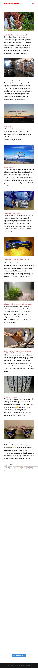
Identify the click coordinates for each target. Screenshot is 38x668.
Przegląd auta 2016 (11, 397)
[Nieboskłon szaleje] (19, 643)
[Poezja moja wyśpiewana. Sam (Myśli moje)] (19, 625)
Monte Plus (8, 443)
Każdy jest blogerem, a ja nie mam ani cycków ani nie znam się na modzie (17, 352)
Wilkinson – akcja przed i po (14, 213)
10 (28, 467)
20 (31, 467)
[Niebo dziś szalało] (19, 572)
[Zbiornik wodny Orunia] (19, 482)
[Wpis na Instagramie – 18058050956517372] (19, 536)
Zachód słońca (9, 127)
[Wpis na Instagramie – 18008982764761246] (19, 500)
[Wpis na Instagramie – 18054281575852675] (19, 607)
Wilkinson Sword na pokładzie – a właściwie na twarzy (16, 260)
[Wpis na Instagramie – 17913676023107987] (19, 518)
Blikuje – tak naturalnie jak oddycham (18, 304)
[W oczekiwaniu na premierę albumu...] (19, 590)
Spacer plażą (8, 167)
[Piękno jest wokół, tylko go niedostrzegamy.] (19, 554)
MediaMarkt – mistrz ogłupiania (16, 35)
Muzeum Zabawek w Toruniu (14, 81)
